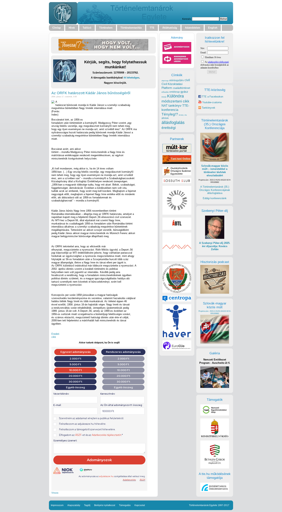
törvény (181, 115)
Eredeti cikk (55, 335)
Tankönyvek (208, 107)
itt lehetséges (131, 77)
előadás (165, 92)
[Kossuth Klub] (176, 182)
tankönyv (174, 105)
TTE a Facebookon (212, 96)
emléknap (174, 92)
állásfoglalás (173, 122)
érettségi (169, 128)
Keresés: (186, 19)
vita (185, 115)
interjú (164, 97)
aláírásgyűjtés (176, 80)
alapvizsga (165, 81)
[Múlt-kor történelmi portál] (176, 151)
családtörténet (181, 87)
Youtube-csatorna (211, 102)
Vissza (54, 492)
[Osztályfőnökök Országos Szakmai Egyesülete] (176, 174)
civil (187, 80)
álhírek (165, 118)
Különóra (175, 96)
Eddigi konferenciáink (215, 198)
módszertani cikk (175, 101)
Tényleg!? (170, 114)
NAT (165, 105)
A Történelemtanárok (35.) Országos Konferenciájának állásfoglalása (214, 190)
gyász (184, 91)
